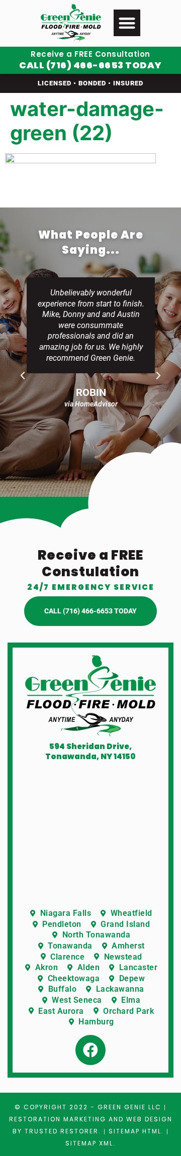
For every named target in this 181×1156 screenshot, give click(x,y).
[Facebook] (90, 1050)
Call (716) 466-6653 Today (90, 65)
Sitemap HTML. (136, 1131)
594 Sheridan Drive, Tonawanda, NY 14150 (90, 751)
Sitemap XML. (90, 1143)
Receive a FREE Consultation (90, 54)
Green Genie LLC (129, 1107)
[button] (127, 23)
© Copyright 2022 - (56, 1107)
